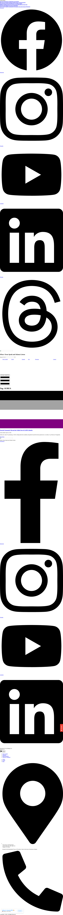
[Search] (15, 357)
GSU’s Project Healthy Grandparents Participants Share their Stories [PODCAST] (15, 6)
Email (1, 749)
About (12, 359)
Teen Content (5, 359)
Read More (2, 436)
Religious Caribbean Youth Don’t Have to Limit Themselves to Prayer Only (13, 4)
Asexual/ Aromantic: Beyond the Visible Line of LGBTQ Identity (16, 430)
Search (1, 357)
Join (29, 359)
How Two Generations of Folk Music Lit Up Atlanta (9, 1)
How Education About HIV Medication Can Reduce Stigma (11, 3)
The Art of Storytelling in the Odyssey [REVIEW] (9, 5)
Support (23, 359)
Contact (54, 359)
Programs (37, 359)
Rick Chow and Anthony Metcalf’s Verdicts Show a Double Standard (12, 2)
